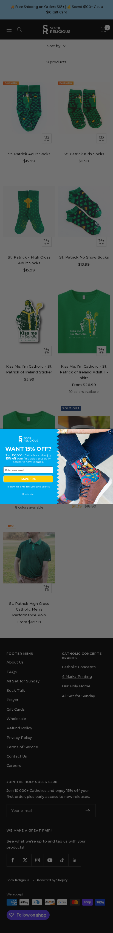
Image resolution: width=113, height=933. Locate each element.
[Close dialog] (110, 431)
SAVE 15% (28, 479)
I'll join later (28, 494)
